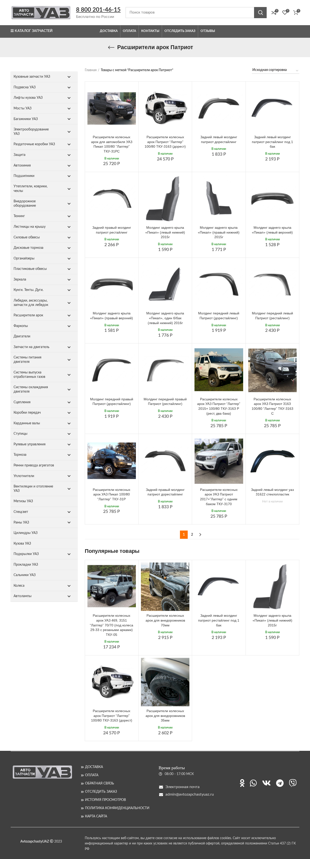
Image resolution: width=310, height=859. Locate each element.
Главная (91, 70)
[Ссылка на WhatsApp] (253, 783)
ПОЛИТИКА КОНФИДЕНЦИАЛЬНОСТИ (117, 808)
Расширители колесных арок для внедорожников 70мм (165, 620)
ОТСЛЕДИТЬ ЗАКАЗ (101, 791)
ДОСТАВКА (94, 767)
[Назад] (111, 47)
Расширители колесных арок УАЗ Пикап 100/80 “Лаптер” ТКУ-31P (111, 494)
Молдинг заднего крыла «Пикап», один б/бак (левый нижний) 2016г (165, 318)
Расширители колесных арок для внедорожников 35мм (165, 715)
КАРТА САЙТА (96, 816)
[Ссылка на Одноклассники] (242, 783)
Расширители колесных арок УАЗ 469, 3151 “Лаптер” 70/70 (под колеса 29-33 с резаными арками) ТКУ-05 (111, 625)
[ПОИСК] (260, 12)
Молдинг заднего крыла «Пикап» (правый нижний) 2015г (219, 232)
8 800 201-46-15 (98, 10)
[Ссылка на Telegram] (279, 783)
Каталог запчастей (34, 31)
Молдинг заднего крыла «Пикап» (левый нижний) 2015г (165, 232)
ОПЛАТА (91, 775)
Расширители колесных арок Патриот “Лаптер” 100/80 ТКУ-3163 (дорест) (165, 141)
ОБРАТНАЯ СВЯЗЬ (99, 783)
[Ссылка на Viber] (292, 783)
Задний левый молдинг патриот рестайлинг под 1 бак (272, 141)
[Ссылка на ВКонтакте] (266, 783)
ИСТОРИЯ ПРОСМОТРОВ (105, 800)
